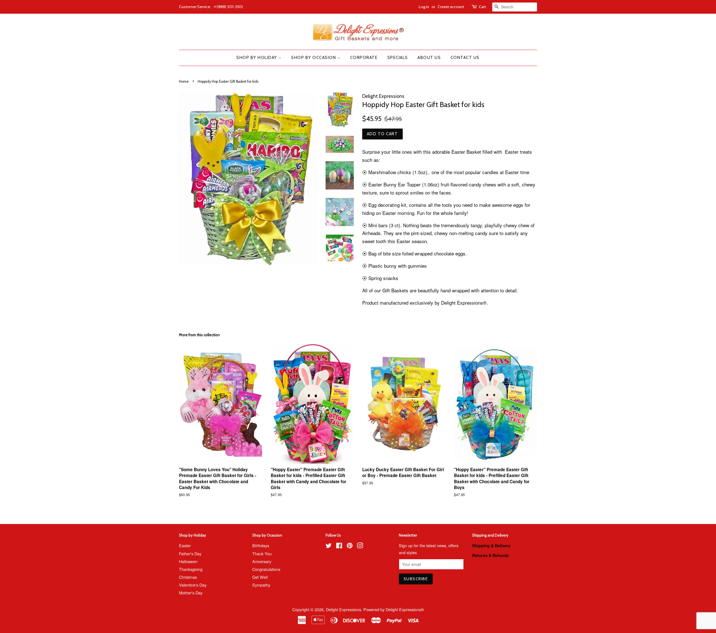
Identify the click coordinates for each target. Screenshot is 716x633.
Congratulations (266, 569)
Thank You (262, 553)
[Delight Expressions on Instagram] (360, 546)
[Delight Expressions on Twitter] (329, 546)
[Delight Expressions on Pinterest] (350, 546)
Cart (482, 6)
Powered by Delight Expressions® (393, 609)
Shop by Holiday (257, 57)
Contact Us (465, 57)
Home (184, 81)
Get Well (260, 577)
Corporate (364, 57)
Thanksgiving (190, 569)
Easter (185, 545)
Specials (397, 57)
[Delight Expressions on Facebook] (339, 546)
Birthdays (260, 545)
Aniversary (261, 561)
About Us (429, 57)
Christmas (188, 577)
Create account (451, 6)
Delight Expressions (343, 609)
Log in (424, 6)
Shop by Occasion (314, 57)
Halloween (188, 561)
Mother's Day (190, 593)
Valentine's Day (192, 585)
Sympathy (261, 585)
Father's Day (190, 553)
